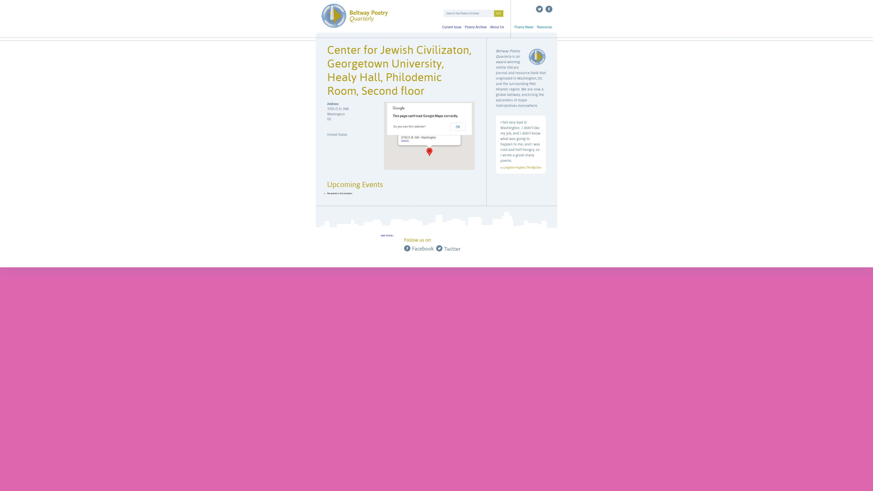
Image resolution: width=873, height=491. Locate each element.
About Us (497, 27)
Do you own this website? (410, 126)
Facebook (549, 9)
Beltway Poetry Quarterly (354, 16)
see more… (387, 235)
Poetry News (523, 27)
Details (405, 140)
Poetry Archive (476, 27)
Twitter (539, 9)
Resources (544, 27)
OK (458, 127)
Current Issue (451, 27)
